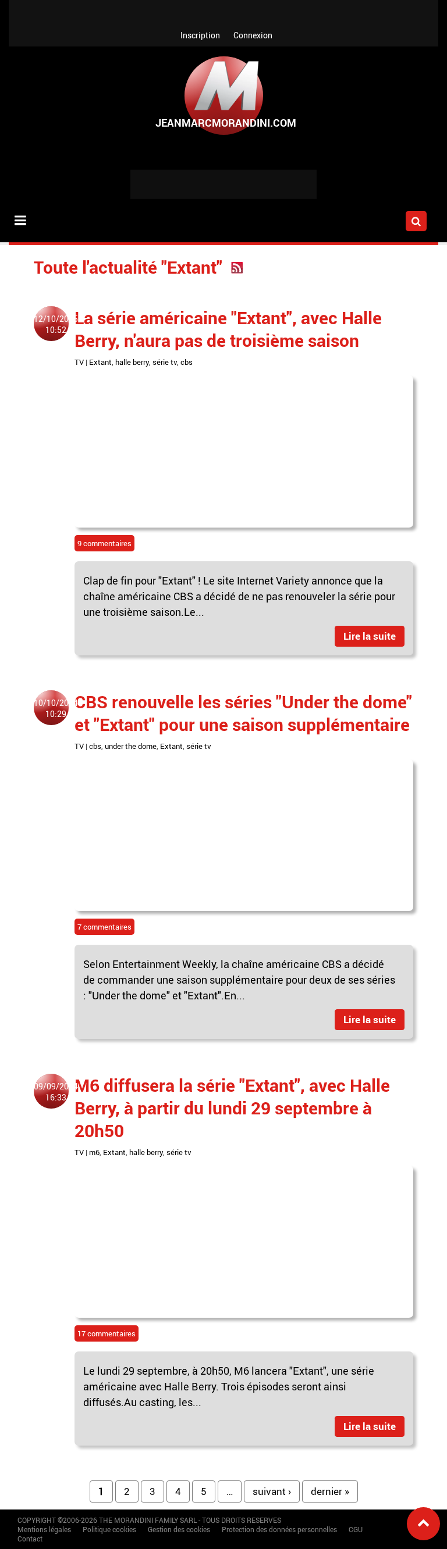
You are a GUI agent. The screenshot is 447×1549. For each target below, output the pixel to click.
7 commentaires (104, 926)
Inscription (200, 35)
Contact (29, 1538)
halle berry (132, 362)
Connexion (252, 35)
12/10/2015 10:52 (56, 324)
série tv (164, 362)
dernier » (330, 1491)
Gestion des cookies (179, 1529)
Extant (100, 362)
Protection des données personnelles (279, 1529)
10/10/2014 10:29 (56, 708)
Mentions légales (44, 1529)
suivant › (272, 1491)
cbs (186, 362)
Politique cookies (109, 1529)
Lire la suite (369, 636)
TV (79, 362)
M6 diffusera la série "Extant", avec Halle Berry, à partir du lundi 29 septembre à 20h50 (232, 1107)
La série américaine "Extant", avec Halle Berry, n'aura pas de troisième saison (228, 329)
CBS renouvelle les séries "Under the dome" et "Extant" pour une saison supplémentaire (243, 713)
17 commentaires (106, 1333)
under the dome (131, 746)
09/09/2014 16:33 (56, 1092)
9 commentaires (104, 543)
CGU (356, 1529)
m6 (94, 1152)
